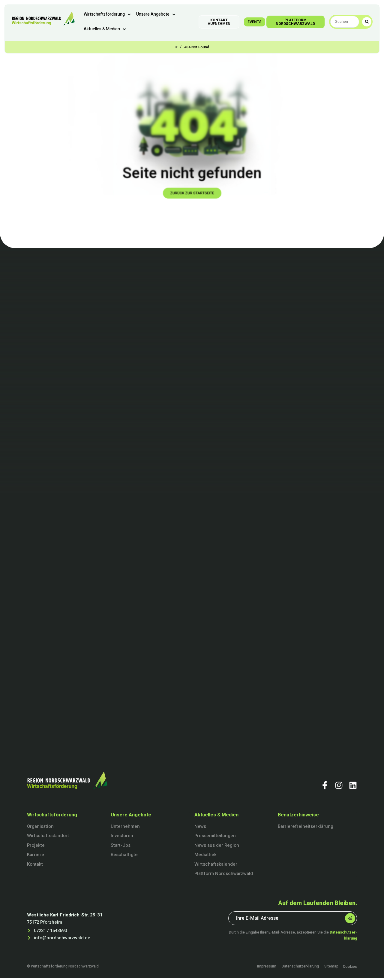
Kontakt (35, 864)
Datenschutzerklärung (300, 966)
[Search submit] (366, 21)
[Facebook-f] (325, 785)
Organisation (40, 826)
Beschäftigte (124, 854)
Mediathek (205, 854)
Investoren (122, 835)
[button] (108, 14)
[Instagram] (339, 785)
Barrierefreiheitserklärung (305, 826)
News (200, 826)
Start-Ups (120, 845)
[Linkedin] (353, 785)
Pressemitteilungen (215, 835)
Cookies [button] (350, 966)
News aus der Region (216, 845)
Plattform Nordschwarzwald (223, 873)
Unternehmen (125, 826)
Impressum (266, 966)
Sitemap (331, 966)
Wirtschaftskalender (215, 864)
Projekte (36, 845)
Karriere (35, 854)
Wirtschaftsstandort (48, 835)
